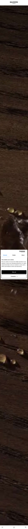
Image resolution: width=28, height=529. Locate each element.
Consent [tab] (5, 255)
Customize (13, 276)
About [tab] (23, 255)
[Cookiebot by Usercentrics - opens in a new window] (21, 251)
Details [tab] (14, 255)
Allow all (14, 272)
